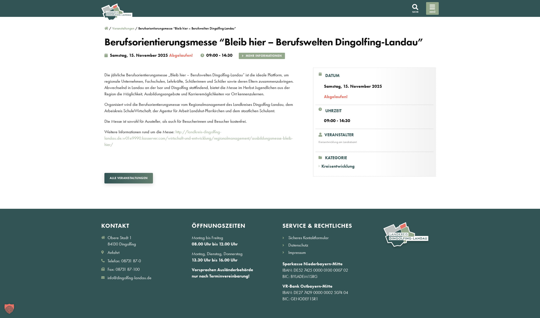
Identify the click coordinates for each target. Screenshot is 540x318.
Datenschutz (298, 245)
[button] (9, 308)
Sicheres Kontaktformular (308, 237)
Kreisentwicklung (338, 166)
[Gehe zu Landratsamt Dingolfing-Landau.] (106, 28)
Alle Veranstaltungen (129, 178)
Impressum (297, 252)
